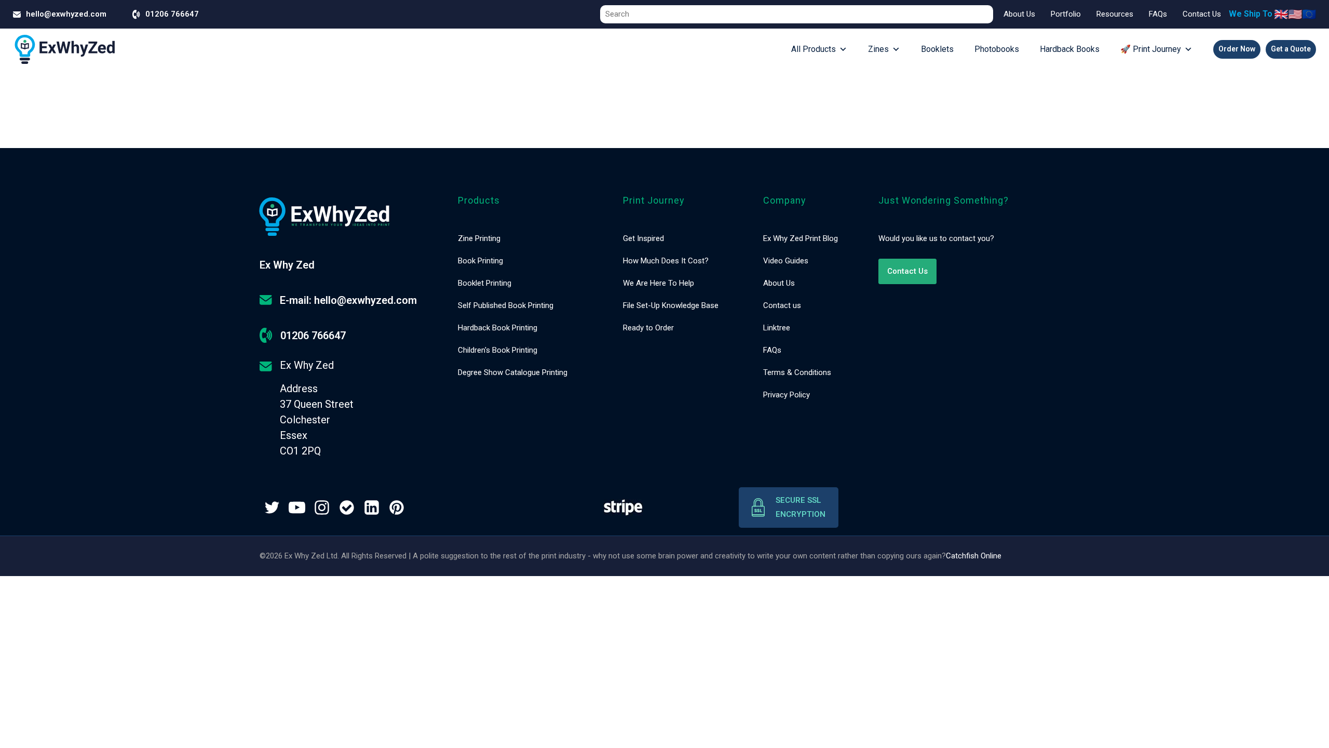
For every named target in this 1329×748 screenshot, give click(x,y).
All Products (813, 49)
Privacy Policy (786, 394)
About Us (1019, 14)
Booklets (937, 49)
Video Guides (785, 260)
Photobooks (996, 49)
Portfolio (1066, 14)
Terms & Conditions (797, 372)
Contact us (782, 305)
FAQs (1158, 14)
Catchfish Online (973, 555)
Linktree (776, 327)
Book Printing (480, 260)
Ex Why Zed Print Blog (800, 238)
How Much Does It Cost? (666, 260)
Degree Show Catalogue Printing (512, 372)
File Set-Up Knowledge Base (670, 305)
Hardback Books (1070, 49)
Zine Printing (479, 238)
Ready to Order (648, 327)
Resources (1114, 14)
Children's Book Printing (497, 350)
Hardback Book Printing (497, 327)
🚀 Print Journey (1150, 49)
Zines (878, 49)
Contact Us (1202, 14)
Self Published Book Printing (505, 305)
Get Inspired (643, 238)
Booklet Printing (484, 283)
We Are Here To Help (658, 283)
